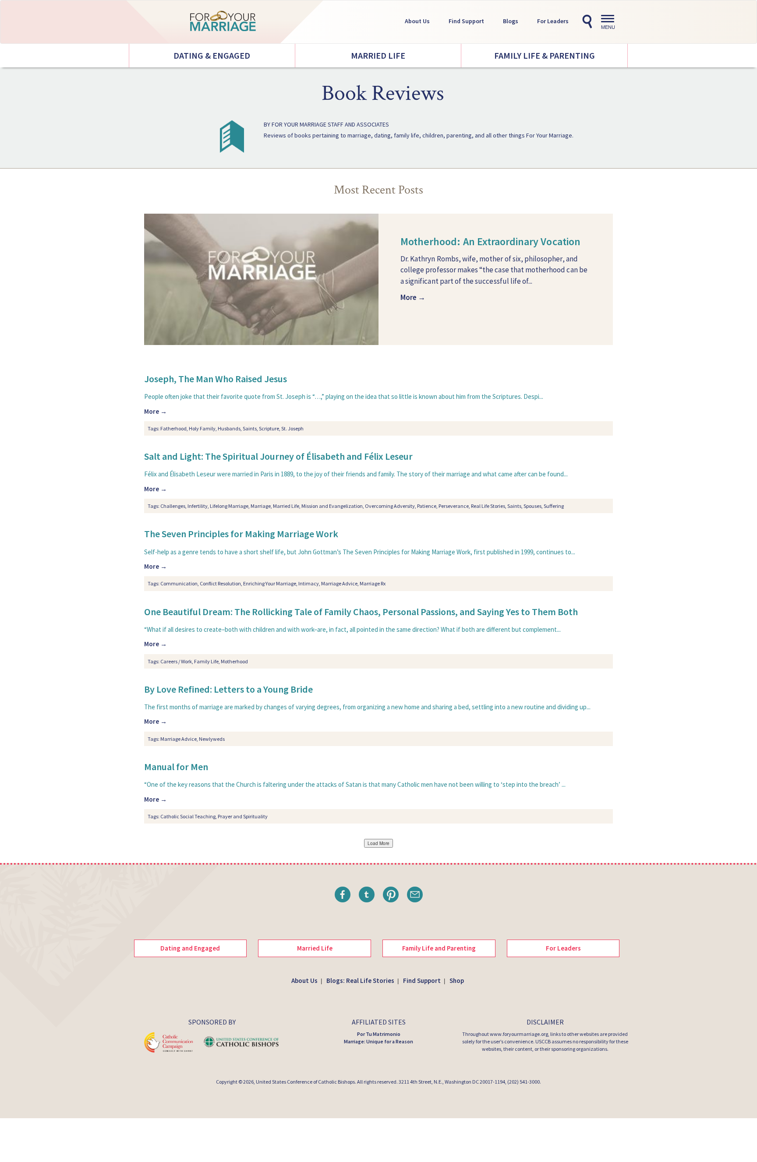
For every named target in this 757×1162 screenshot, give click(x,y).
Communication (179, 583)
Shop (456, 980)
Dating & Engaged (211, 55)
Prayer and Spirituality (243, 816)
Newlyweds (212, 739)
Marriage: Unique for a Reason (378, 1041)
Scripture (269, 428)
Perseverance (454, 506)
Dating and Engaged (190, 948)
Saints (250, 428)
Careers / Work (176, 661)
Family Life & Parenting (544, 55)
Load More (378, 843)
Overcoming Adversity (390, 506)
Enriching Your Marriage (269, 583)
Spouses (532, 506)
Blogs (510, 21)
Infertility (197, 506)
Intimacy (308, 583)
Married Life (378, 55)
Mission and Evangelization (332, 506)
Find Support (466, 21)
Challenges (172, 506)
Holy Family (202, 428)
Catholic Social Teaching (188, 816)
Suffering (554, 506)
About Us (417, 21)
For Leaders (553, 21)
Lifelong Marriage (229, 506)
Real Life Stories (488, 506)
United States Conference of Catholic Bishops (305, 1081)
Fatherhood (173, 428)
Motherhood (234, 661)
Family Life (206, 661)
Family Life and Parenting (439, 948)
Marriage (261, 506)
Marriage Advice (339, 583)
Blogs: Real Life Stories (360, 980)
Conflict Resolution (220, 583)
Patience (426, 506)
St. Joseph (292, 428)
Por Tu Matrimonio (378, 1034)
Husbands (229, 428)
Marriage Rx (373, 583)
